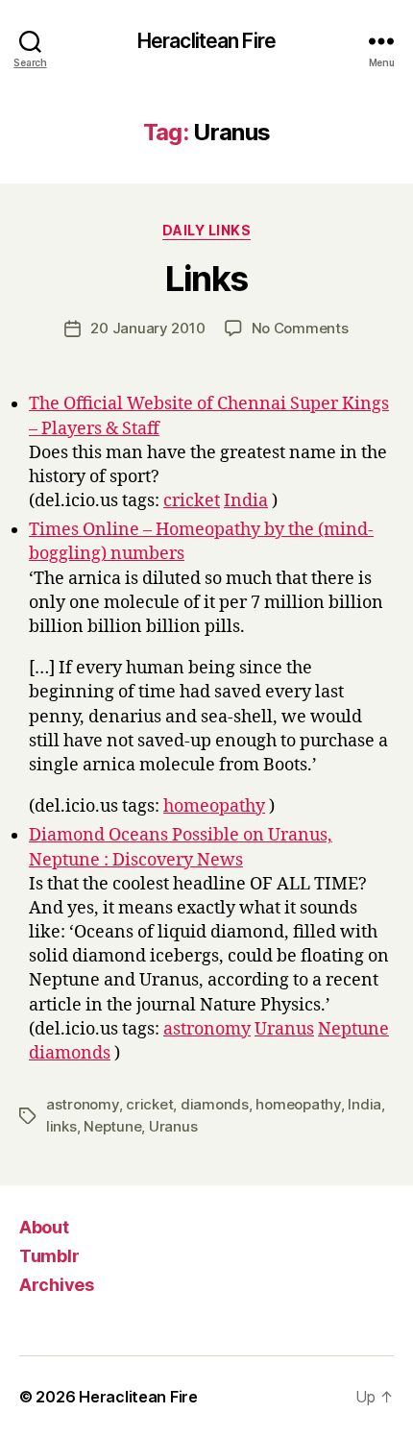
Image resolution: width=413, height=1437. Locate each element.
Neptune (353, 1029)
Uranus (284, 1029)
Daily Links (207, 230)
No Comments (300, 328)
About (44, 1227)
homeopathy (214, 806)
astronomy (207, 1029)
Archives (56, 1285)
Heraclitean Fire (206, 41)
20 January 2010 (147, 328)
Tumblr (49, 1256)
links (61, 1126)
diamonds (69, 1053)
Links (206, 278)
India (246, 501)
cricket (191, 501)
